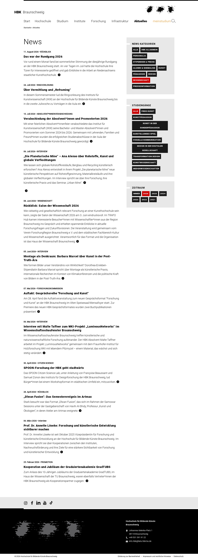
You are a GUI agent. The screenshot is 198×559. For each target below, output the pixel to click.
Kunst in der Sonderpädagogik (150, 125)
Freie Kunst (147, 111)
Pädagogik (139, 74)
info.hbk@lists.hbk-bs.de (140, 541)
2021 (153, 200)
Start (27, 21)
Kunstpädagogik (142, 117)
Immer (136, 193)
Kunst (162, 68)
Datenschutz (179, 556)
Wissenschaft (141, 80)
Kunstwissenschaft (144, 162)
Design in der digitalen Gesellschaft (150, 148)
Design (152, 74)
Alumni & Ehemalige (144, 68)
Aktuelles (140, 21)
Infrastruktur (120, 21)
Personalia (139, 56)
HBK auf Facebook (32, 503)
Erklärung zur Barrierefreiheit (129, 556)
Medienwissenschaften (146, 169)
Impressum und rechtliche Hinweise (157, 556)
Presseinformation (144, 86)
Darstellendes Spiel (144, 134)
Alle (135, 50)
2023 (135, 200)
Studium (62, 21)
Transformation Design (146, 156)
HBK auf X (38, 503)
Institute (79, 21)
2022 (144, 200)
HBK (18, 12)
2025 (154, 193)
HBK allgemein (149, 50)
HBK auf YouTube (45, 503)
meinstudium (162, 21)
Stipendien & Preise (144, 62)
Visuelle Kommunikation (147, 140)
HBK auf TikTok (51, 503)
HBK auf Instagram (26, 503)
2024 (163, 193)
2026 (145, 193)
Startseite (27, 28)
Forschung (98, 21)
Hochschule (43, 21)
